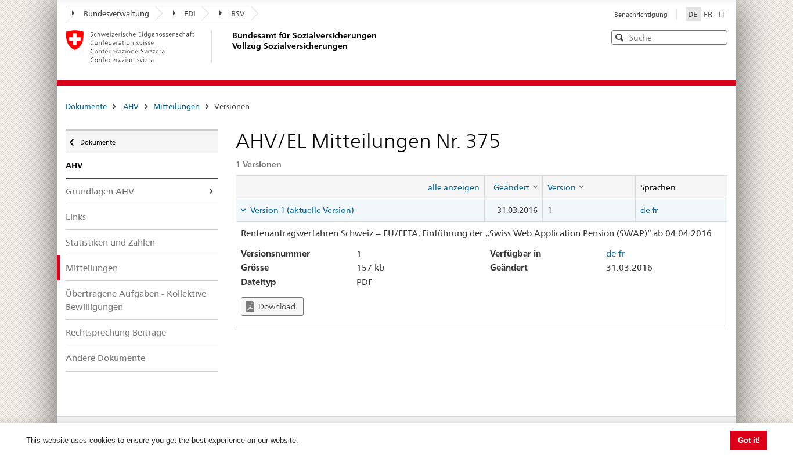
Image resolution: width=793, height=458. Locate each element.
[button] (717, 37)
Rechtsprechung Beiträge (116, 332)
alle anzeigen (454, 187)
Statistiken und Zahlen (110, 242)
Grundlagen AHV (100, 191)
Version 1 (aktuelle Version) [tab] (301, 210)
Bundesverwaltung (116, 13)
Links (76, 216)
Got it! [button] (749, 440)
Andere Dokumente (105, 357)
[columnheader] (513, 187)
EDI (190, 13)
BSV (238, 13)
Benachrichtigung (641, 14)
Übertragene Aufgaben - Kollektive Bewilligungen (136, 300)
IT (722, 14)
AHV (131, 106)
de (645, 210)
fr (655, 210)
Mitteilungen (176, 106)
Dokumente (86, 106)
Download (276, 306)
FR (709, 14)
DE (693, 14)
